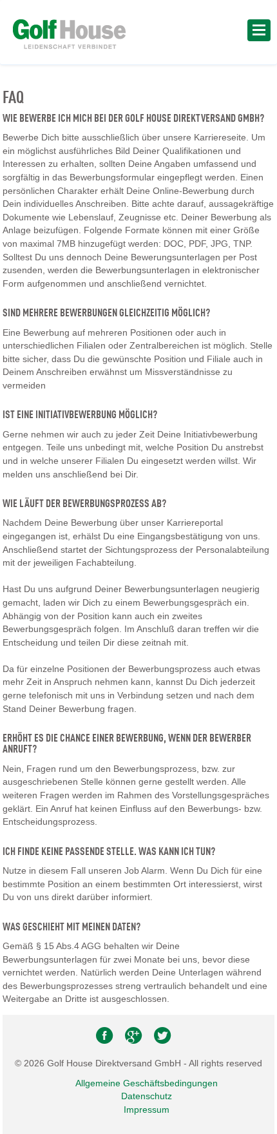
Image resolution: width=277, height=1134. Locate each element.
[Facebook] (105, 1038)
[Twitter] (162, 1038)
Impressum (146, 1109)
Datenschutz (146, 1096)
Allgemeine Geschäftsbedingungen (146, 1083)
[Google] (134, 1038)
